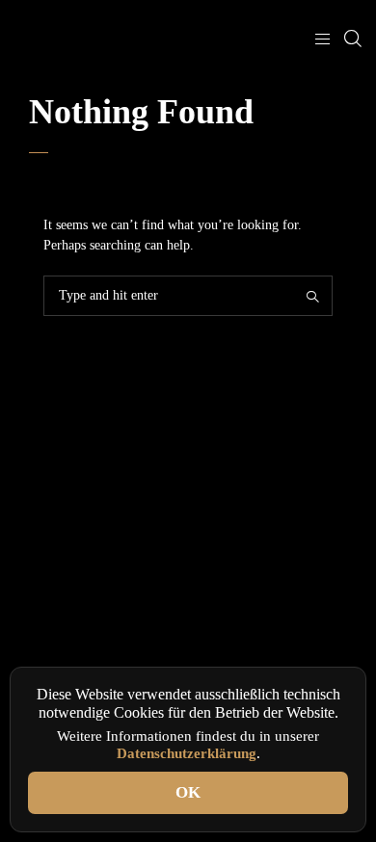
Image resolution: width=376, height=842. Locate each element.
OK (188, 792)
